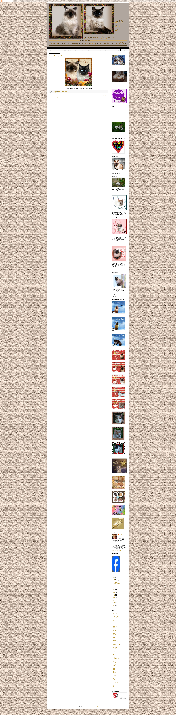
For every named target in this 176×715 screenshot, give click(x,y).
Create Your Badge (115, 572)
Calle (114, 624)
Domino (114, 634)
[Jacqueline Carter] (116, 571)
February (115, 585)
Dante (114, 633)
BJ (113, 622)
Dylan (114, 636)
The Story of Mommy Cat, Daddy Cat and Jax (92, 50)
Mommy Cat (115, 664)
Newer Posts (52, 95)
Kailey (114, 651)
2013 (114, 602)
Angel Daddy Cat (116, 616)
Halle (114, 643)
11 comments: (64, 91)
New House (115, 667)
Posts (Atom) (57, 97)
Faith (114, 637)
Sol (113, 678)
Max (113, 661)
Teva (114, 685)
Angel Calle (115, 613)
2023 (114, 577)
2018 (114, 594)
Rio (53, 92)
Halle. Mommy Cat (116, 644)
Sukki (55, 92)
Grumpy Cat (115, 640)
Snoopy (114, 676)
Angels (124, 50)
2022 (114, 579)
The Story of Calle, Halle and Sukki (65, 50)
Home (50, 50)
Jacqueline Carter (115, 555)
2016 (114, 597)
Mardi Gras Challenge (117, 658)
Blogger (96, 706)
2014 (114, 600)
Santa (114, 674)
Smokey (114, 675)
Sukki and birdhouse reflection (118, 681)
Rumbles (114, 672)
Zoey (114, 688)
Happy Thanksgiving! (56, 56)
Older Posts (105, 95)
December (116, 580)
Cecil (114, 627)
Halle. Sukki (115, 645)
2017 (114, 595)
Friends (114, 638)
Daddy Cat (115, 629)
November (116, 582)
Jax (113, 650)
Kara (114, 652)
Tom (113, 686)
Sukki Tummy (115, 682)
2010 (114, 607)
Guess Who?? (115, 641)
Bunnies (114, 623)
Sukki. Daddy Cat (116, 683)
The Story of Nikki (113, 50)
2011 (114, 605)
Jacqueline (122, 534)
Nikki (114, 668)
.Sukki (114, 612)
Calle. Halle (115, 626)
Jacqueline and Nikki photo (118, 648)
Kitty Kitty (114, 655)
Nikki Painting (115, 669)
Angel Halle (115, 617)
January (115, 587)
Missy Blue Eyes (116, 662)
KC (113, 654)
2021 (114, 589)
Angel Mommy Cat (116, 619)
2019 (114, 592)
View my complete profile (116, 550)
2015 (114, 599)
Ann (113, 620)
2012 (114, 603)
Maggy (114, 657)
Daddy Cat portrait (116, 631)
